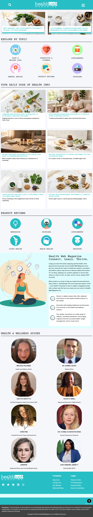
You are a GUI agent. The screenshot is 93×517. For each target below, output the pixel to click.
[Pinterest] (13, 484)
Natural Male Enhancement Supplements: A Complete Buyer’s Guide (69, 195)
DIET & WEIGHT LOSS (15, 59)
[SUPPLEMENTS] (77, 49)
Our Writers (57, 485)
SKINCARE (77, 77)
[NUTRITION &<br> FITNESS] (46, 49)
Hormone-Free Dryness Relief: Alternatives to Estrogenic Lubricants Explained (20, 115)
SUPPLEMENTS (77, 58)
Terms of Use (76, 480)
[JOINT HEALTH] (15, 240)
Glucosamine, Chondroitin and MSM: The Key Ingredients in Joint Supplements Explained (69, 29)
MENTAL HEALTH (15, 77)
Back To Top (88, 503)
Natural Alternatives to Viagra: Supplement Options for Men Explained (69, 155)
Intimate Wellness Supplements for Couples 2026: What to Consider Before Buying (21, 155)
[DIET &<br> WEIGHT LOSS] (15, 49)
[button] (10, 5)
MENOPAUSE (15, 232)
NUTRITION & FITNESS (46, 59)
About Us (56, 480)
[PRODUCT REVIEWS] (46, 68)
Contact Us (57, 483)
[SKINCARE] (77, 68)
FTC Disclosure (76, 483)
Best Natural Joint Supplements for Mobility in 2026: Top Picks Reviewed (23, 29)
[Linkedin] (18, 484)
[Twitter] (8, 484)
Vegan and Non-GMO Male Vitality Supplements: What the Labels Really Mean (23, 195)
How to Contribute (77, 488)
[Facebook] (3, 484)
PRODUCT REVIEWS (46, 77)
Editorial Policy (58, 488)
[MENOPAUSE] (15, 223)
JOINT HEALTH (15, 249)
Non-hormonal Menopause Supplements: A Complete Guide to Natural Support (69, 115)
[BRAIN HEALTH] (46, 240)
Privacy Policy (76, 485)
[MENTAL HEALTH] (15, 68)
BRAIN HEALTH (46, 249)
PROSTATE (77, 249)
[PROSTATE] (77, 240)
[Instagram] (23, 484)
